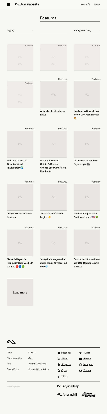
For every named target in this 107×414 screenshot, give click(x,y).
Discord (87, 358)
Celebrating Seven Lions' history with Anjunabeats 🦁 (86, 114)
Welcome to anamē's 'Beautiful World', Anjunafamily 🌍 (17, 164)
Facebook (66, 352)
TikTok (64, 376)
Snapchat (66, 364)
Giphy (64, 370)
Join (9, 363)
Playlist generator (14, 358)
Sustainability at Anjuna (38, 369)
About (9, 352)
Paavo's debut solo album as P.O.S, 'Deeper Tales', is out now (87, 263)
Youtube (87, 370)
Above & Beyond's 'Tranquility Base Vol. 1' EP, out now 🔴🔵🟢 (20, 263)
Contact (32, 352)
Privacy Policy (13, 369)
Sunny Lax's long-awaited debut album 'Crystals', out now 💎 (53, 263)
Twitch (64, 358)
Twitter (86, 352)
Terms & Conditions (37, 363)
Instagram (88, 364)
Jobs (30, 358)
